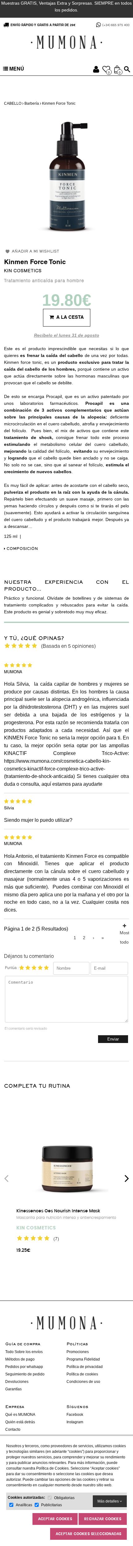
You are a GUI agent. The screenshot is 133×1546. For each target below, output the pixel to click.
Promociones (77, 1352)
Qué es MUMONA (20, 1414)
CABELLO (13, 103)
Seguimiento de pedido (25, 1374)
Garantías (13, 1389)
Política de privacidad (84, 1367)
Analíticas (24, 1505)
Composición (21, 549)
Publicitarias (51, 1505)
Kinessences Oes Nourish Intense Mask (58, 1211)
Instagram (74, 1422)
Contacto (12, 1429)
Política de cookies (82, 1374)
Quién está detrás (20, 1422)
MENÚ (16, 69)
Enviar (113, 1039)
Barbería (31, 103)
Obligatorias (64, 1498)
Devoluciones (16, 1381)
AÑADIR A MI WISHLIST (35, 252)
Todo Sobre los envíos (24, 1352)
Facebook (74, 1414)
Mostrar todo (124, 931)
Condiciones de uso (83, 1381)
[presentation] (6, 1178)
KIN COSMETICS (23, 271)
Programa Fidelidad (83, 1359)
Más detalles (108, 1501)
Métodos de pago (20, 1359)
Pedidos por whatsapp (24, 1367)
